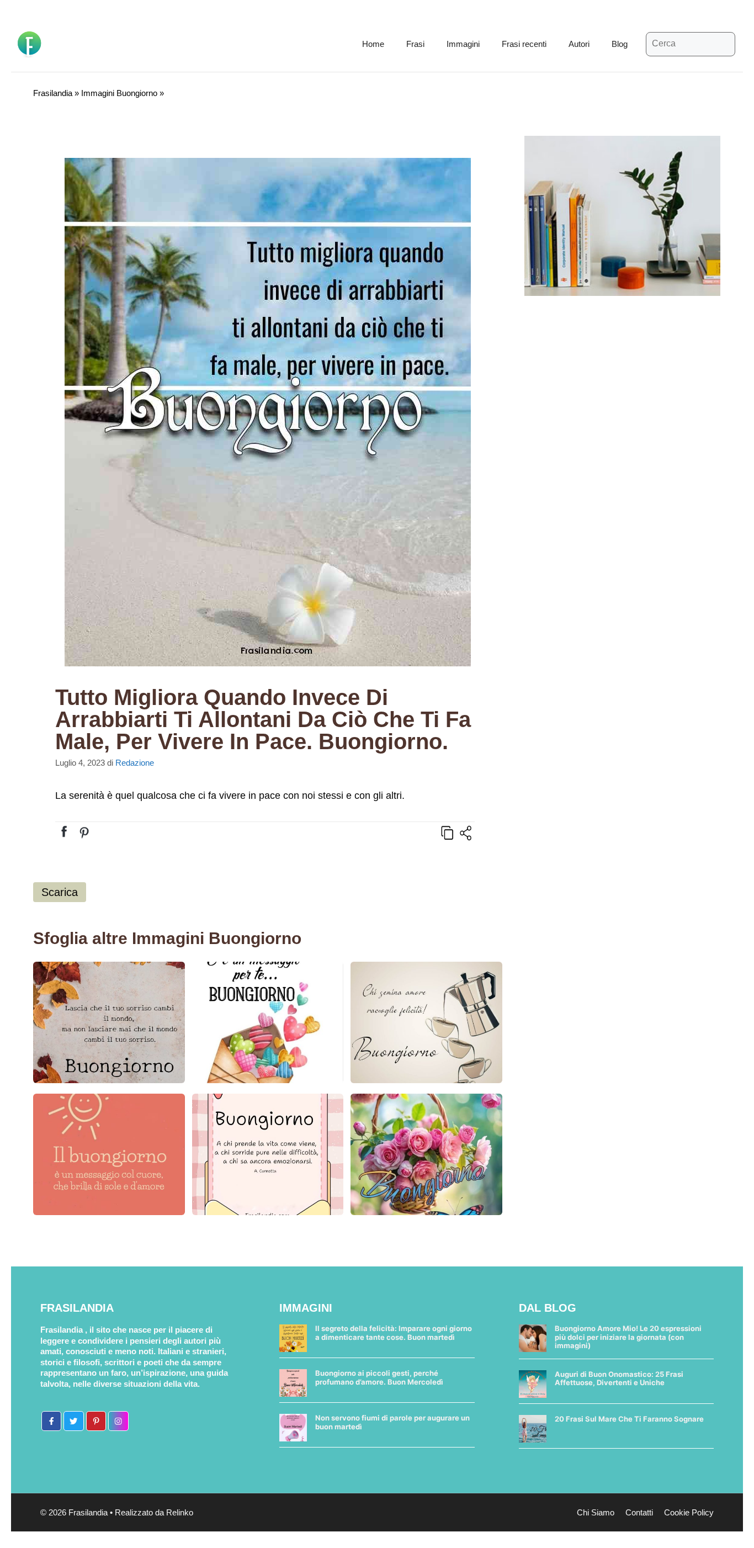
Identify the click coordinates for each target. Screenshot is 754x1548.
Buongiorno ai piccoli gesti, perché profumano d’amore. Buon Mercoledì (379, 1377)
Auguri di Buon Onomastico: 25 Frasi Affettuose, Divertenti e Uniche (619, 1378)
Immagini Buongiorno (119, 93)
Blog (620, 44)
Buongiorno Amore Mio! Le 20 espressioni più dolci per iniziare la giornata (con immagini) (628, 1337)
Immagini (463, 44)
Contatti (639, 1512)
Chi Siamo (595, 1512)
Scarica (59, 892)
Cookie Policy (689, 1512)
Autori (579, 44)
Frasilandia (52, 93)
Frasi (415, 44)
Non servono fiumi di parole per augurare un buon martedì (392, 1422)
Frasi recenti (524, 44)
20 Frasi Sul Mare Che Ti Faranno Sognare (629, 1418)
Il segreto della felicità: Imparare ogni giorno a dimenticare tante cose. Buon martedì (393, 1333)
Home (373, 44)
